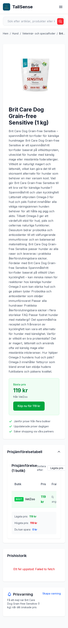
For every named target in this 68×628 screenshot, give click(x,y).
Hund (15, 33)
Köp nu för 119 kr (29, 406)
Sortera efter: (41, 468)
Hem (5, 33)
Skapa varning (51, 593)
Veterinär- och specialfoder (38, 33)
